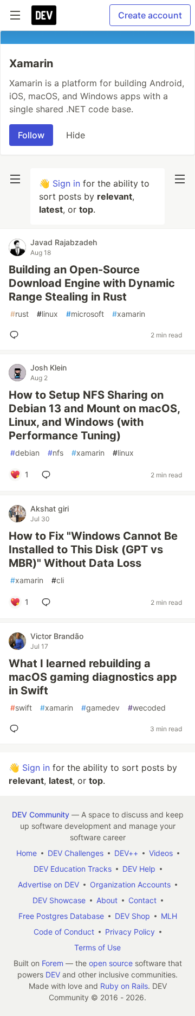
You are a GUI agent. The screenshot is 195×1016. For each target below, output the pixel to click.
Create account (150, 15)
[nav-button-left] (15, 179)
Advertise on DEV (48, 884)
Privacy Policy (130, 931)
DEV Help (138, 868)
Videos (161, 853)
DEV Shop (132, 916)
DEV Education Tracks (73, 868)
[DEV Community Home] (43, 15)
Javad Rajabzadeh (63, 242)
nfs (55, 452)
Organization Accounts (130, 884)
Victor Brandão (56, 636)
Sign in (66, 183)
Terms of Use (97, 947)
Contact (142, 900)
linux (47, 313)
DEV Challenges (75, 853)
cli (57, 580)
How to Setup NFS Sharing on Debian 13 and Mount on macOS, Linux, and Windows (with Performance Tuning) (94, 415)
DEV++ (126, 853)
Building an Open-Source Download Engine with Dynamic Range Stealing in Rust (92, 283)
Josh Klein (48, 367)
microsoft (85, 313)
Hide (75, 135)
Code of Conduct (64, 931)
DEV (53, 974)
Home (26, 853)
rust (19, 313)
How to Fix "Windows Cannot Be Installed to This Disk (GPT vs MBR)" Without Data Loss (93, 549)
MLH (169, 916)
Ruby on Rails (124, 986)
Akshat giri (49, 508)
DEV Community (40, 814)
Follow (31, 135)
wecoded (147, 707)
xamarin (128, 313)
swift (21, 707)
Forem (52, 963)
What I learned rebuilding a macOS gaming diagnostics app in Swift (93, 677)
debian (25, 452)
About (107, 900)
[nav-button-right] (180, 179)
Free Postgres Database (61, 916)
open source (111, 963)
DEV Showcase (59, 900)
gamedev (100, 707)
